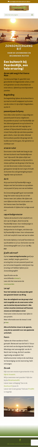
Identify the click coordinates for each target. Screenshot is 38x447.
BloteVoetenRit (14, 380)
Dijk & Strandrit (9, 374)
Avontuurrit (8, 386)
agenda (28, 327)
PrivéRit (31, 389)
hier (7, 322)
